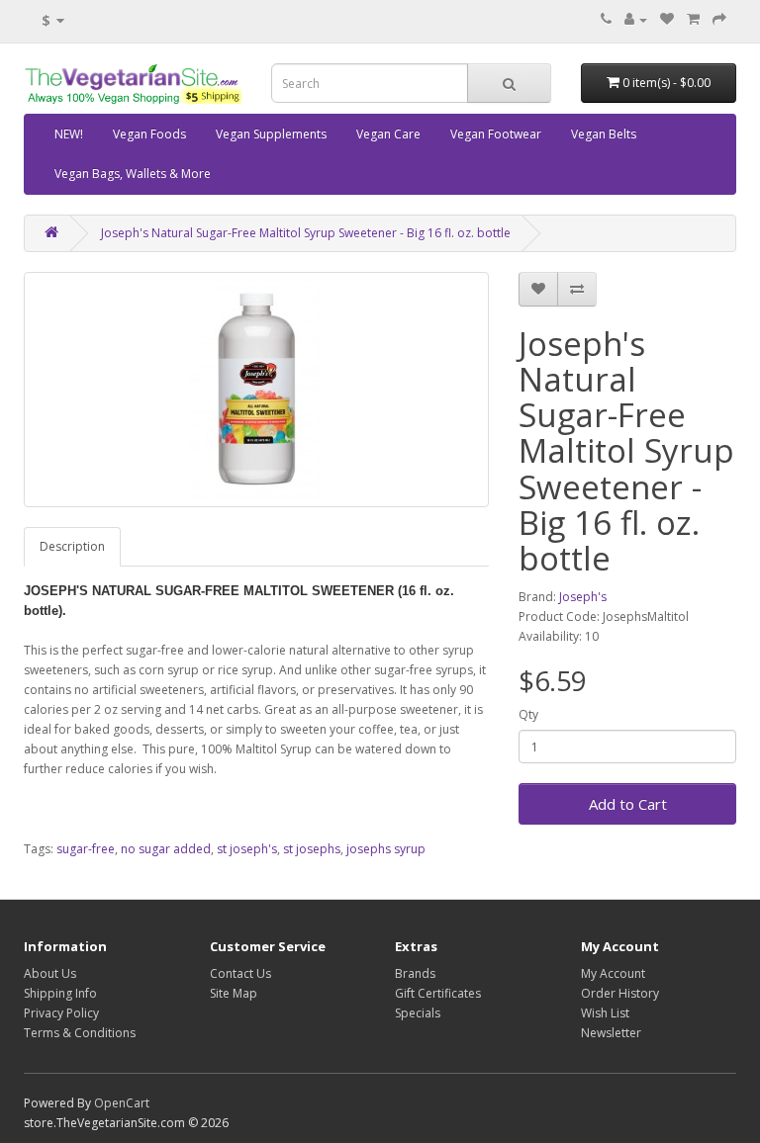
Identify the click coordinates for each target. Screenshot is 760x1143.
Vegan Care (388, 134)
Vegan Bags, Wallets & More (132, 173)
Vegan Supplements (271, 134)
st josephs (311, 848)
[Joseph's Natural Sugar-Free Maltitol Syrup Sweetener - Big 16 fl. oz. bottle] (256, 389)
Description (72, 546)
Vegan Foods (149, 134)
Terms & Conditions (80, 1032)
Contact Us (240, 973)
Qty (528, 714)
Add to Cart (628, 804)
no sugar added (166, 848)
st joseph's (247, 848)
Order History (620, 993)
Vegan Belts (603, 134)
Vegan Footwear (495, 134)
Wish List (605, 1013)
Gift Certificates (438, 993)
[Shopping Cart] (693, 19)
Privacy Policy (61, 1013)
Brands (415, 973)
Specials (417, 1013)
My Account (613, 973)
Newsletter (611, 1032)
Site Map (233, 993)
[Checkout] (719, 19)
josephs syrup (386, 848)
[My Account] (635, 19)
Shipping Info (60, 993)
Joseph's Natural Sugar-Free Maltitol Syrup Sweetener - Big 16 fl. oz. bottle (306, 232)
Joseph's (583, 596)
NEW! (68, 134)
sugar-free (85, 848)
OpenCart (121, 1103)
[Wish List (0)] (667, 19)
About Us (50, 973)
